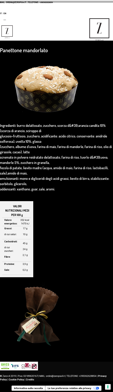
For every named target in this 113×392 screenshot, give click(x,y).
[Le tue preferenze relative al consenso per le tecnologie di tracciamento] (108, 387)
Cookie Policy (16, 379)
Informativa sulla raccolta (28, 388)
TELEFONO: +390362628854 (40, 2)
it (1, 13)
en (5, 13)
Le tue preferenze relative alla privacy (69, 388)
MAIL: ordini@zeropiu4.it (13, 2)
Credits (30, 379)
